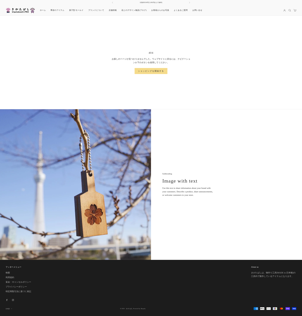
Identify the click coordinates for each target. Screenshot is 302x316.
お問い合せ (197, 10)
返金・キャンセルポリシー (18, 282)
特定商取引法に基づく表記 (18, 291)
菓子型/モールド (76, 10)
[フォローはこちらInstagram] (13, 300)
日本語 (8, 308)
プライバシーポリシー (16, 287)
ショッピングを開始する (151, 71)
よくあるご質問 (181, 10)
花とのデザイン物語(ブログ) (134, 10)
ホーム (43, 10)
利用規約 (10, 277)
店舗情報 (113, 10)
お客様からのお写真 (160, 10)
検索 (8, 273)
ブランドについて (96, 10)
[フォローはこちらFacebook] (7, 300)
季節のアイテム (57, 10)
